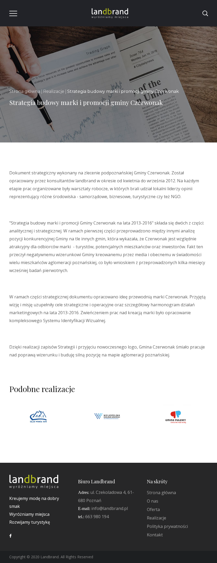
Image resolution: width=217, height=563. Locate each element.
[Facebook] (10, 536)
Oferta (153, 509)
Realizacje (53, 91)
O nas (152, 501)
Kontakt (155, 535)
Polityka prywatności (167, 526)
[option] (39, 421)
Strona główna (24, 91)
